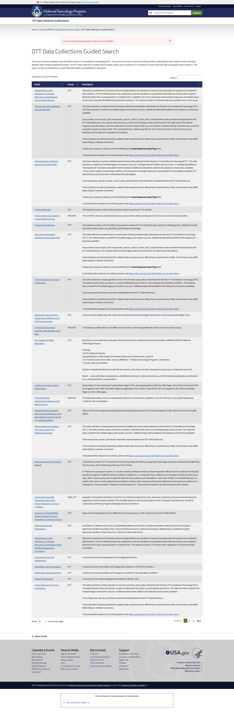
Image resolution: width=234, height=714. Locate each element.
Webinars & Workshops (41, 669)
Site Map (122, 663)
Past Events (36, 672)
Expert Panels (37, 660)
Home (34, 29)
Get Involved (189, 6)
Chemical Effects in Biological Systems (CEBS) (59, 29)
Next (199, 620)
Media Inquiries (67, 660)
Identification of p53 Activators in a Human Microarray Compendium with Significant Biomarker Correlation (48, 545)
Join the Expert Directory (100, 657)
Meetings (37, 657)
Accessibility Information (129, 654)
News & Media (177, 6)
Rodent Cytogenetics (44, 578)
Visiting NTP (124, 666)
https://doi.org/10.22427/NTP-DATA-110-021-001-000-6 (154, 155)
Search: (173, 77)
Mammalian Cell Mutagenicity (48, 572)
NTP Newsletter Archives (71, 666)
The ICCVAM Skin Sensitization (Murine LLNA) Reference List (47, 401)
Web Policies (124, 669)
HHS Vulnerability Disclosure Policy (185, 668)
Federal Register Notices (70, 657)
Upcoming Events (39, 654)
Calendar (164, 6)
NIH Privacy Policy (192, 671)
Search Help (124, 660)
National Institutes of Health (133, 685)
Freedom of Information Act (188, 662)
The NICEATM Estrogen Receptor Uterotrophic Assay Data (48, 330)
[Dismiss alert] (170, 40)
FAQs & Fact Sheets (68, 654)
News (63, 663)
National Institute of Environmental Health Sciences (89, 685)
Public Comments (97, 663)
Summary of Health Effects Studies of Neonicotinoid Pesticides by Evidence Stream (48, 516)
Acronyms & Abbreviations (129, 657)
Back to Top (41, 636)
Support (198, 6)
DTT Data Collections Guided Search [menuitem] (50, 20)
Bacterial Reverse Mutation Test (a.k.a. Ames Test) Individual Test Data (47, 429)
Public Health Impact (69, 669)
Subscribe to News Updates (101, 666)
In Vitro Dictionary (43, 209)
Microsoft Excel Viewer (77, 702)
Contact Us (94, 654)
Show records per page (47, 621)
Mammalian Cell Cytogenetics (48, 566)
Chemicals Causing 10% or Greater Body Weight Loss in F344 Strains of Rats (47, 318)
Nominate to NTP (97, 660)
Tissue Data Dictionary (45, 225)
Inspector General (192, 665)
